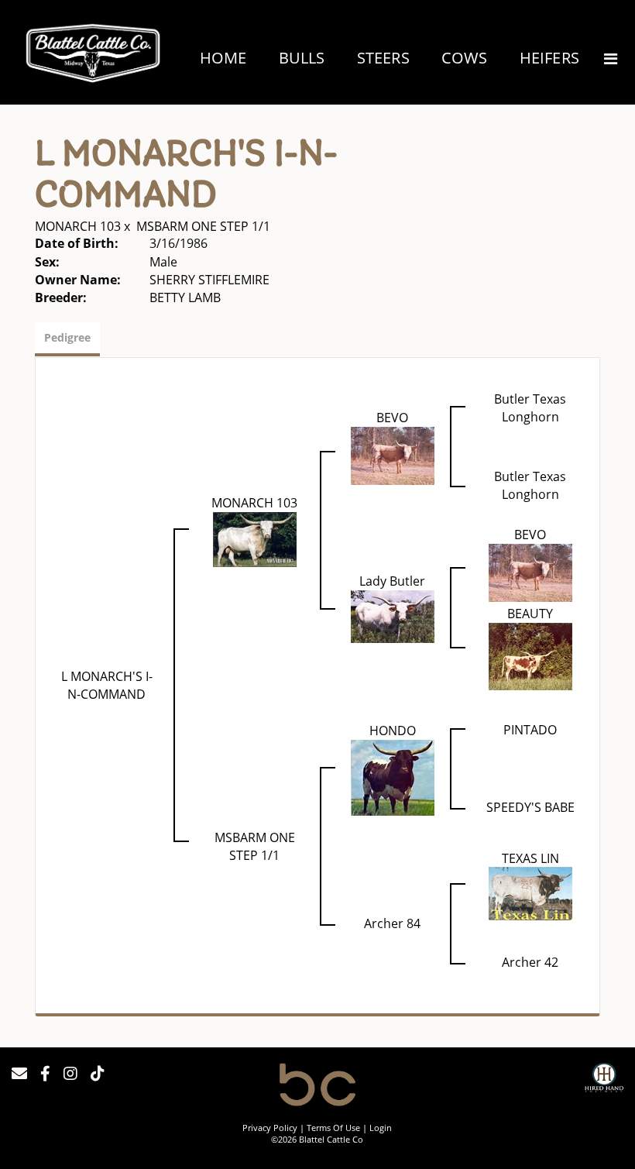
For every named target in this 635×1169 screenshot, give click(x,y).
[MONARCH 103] (255, 537)
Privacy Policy (269, 1127)
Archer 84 (392, 923)
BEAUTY (530, 613)
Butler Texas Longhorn (530, 407)
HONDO (392, 730)
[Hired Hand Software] (604, 1080)
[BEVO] (392, 454)
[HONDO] (392, 776)
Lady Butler (392, 581)
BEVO (392, 417)
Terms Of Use (333, 1127)
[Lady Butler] (392, 615)
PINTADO (530, 729)
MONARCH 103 (78, 226)
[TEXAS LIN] (530, 892)
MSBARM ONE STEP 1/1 (203, 226)
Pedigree (67, 337)
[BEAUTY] (530, 654)
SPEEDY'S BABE (530, 807)
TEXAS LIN (530, 858)
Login (380, 1127)
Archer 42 (530, 962)
